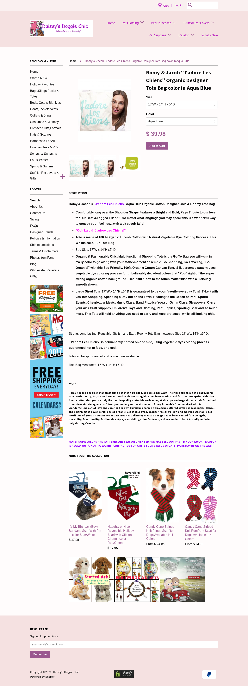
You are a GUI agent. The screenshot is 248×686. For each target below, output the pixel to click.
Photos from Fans (42, 257)
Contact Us (37, 213)
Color (150, 114)
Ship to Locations (42, 244)
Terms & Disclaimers (44, 251)
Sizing (34, 219)
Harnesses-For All (42, 141)
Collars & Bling (40, 115)
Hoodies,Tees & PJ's (44, 147)
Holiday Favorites (42, 84)
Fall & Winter (39, 160)
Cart (166, 5)
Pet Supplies (158, 35)
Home (111, 23)
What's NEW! (39, 78)
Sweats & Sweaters (43, 153)
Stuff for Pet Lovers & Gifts (44, 175)
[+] (61, 176)
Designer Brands (41, 232)
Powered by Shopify (42, 676)
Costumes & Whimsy (44, 122)
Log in (178, 5)
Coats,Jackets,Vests (44, 109)
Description (78, 193)
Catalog (184, 35)
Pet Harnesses (161, 23)
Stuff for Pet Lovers (196, 23)
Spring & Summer (42, 166)
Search (35, 200)
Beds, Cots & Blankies (45, 102)
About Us (36, 206)
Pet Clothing (131, 23)
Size (149, 97)
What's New (210, 35)
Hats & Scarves (40, 134)
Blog (33, 264)
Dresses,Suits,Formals (45, 128)
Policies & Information (45, 238)
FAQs (34, 225)
